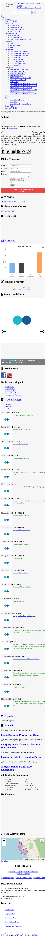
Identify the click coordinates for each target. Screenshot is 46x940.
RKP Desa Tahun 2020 (18, 80)
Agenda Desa (10, 389)
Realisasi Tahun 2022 (17, 74)
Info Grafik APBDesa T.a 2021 (21, 88)
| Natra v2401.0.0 (32, 935)
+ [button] (4, 840)
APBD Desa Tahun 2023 (19, 70)
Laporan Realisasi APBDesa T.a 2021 (23, 94)
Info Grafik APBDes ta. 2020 (20, 78)
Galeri (8, 725)
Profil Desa (9, 23)
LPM (12, 43)
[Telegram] (18, 152)
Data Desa (9, 49)
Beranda (8, 19)
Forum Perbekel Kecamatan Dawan (21, 757)
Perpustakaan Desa (12, 393)
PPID (7, 96)
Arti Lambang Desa (17, 29)
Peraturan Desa (10, 391)
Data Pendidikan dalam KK (19, 53)
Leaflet (26, 859)
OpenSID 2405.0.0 (19, 935)
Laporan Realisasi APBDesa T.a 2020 (23, 90)
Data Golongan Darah (17, 61)
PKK (12, 47)
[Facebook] (3, 152)
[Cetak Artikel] (23, 152)
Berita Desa (12, 128)
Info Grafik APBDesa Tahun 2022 (22, 92)
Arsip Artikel (12, 399)
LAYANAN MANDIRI (16, 202)
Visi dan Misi (14, 35)
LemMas (8, 41)
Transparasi (9, 68)
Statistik (9, 240)
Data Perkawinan (16, 66)
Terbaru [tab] (8, 404)
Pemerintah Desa (16, 37)
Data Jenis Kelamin (17, 59)
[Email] (13, 152)
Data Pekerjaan (15, 57)
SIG (6, 98)
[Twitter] (8, 152)
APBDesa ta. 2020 (16, 76)
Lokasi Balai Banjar (17, 100)
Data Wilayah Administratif (19, 51)
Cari (33, 12)
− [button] (4, 844)
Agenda (8, 716)
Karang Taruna (15, 45)
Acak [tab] (7, 408)
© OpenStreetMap (34, 859)
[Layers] (42, 840)
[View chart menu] (42, 247)
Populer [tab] (8, 406)
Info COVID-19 (11, 21)
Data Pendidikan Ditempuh (19, 55)
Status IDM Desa (16, 31)
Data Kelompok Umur (18, 63)
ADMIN (4, 202)
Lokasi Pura (14, 102)
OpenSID (42, 859)
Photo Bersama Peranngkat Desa (20, 735)
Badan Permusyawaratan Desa (20, 39)
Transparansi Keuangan (13, 395)
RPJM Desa (14, 82)
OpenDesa (6, 935)
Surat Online (9, 106)
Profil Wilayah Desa (17, 27)
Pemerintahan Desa (12, 33)
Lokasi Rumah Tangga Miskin (20, 104)
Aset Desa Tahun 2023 (18, 72)
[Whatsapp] (28, 152)
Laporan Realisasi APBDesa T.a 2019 (23, 84)
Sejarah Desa (14, 25)
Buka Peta (4, 861)
